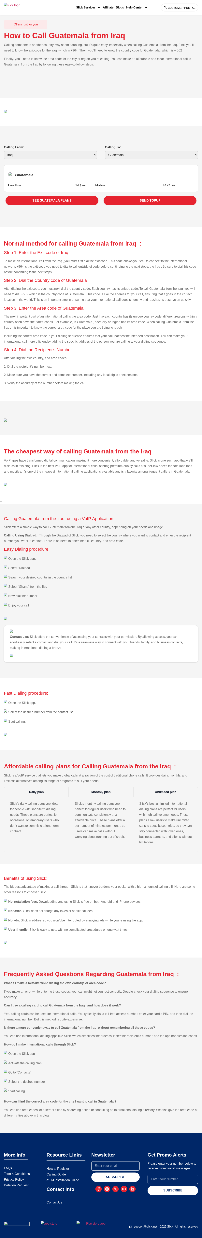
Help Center (134, 7)
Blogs (120, 7)
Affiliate (108, 7)
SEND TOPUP (150, 200)
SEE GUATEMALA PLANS (52, 200)
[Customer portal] (165, 7)
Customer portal (181, 7)
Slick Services (85, 7)
